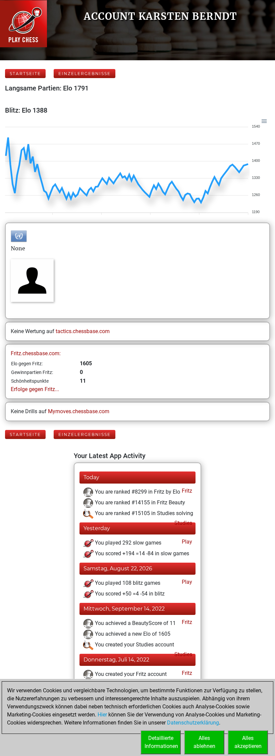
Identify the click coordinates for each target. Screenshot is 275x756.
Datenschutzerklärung (193, 722)
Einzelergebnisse (84, 73)
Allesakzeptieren (248, 742)
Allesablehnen (204, 742)
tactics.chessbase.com (83, 331)
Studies (182, 523)
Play (186, 542)
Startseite (25, 73)
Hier (102, 714)
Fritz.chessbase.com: (36, 353)
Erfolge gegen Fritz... (35, 389)
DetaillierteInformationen (161, 742)
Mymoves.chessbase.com (78, 411)
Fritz (186, 491)
